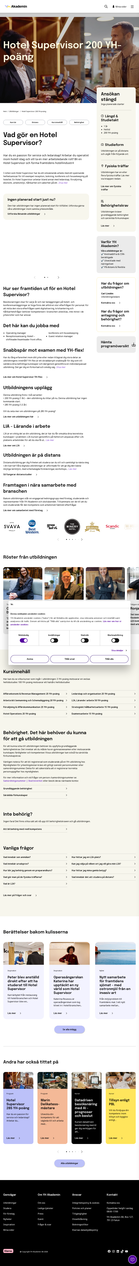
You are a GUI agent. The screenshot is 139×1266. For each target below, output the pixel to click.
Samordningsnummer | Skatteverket (23, 780)
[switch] (54, 640)
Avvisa (30, 659)
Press (40, 1213)
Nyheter (7, 1219)
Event (40, 1219)
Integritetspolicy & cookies (85, 1202)
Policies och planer (81, 1208)
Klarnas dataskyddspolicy (85, 1229)
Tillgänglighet (79, 1213)
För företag (9, 1213)
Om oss (41, 1202)
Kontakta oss (113, 1202)
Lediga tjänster (45, 1208)
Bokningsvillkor (80, 1224)
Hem (5, 111)
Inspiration (9, 1224)
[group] (12, 526)
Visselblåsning (79, 1219)
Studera (7, 1208)
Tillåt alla (109, 659)
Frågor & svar (44, 1224)
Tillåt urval (70, 659)
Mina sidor (8, 1229)
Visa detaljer (117, 650)
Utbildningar (14, 111)
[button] (44, 277)
